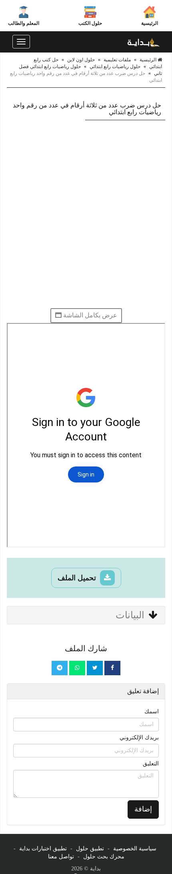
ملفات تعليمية (117, 60)
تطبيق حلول (90, 849)
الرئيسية (149, 23)
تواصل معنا (61, 857)
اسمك (151, 711)
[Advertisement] (86, 214)
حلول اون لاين (81, 60)
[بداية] (144, 42)
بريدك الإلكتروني (139, 738)
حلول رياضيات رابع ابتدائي (115, 66)
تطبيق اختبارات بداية (43, 849)
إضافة (143, 809)
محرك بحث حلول (103, 857)
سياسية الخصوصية (134, 849)
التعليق (151, 764)
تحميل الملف (78, 578)
